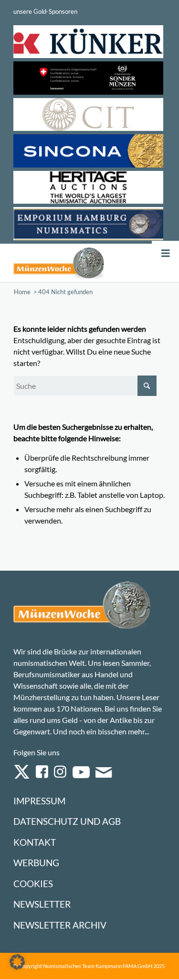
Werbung (36, 862)
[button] (17, 962)
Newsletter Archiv (59, 925)
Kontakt (34, 842)
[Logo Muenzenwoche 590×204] (59, 263)
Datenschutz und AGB (67, 821)
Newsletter (42, 904)
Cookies (33, 883)
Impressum (39, 800)
